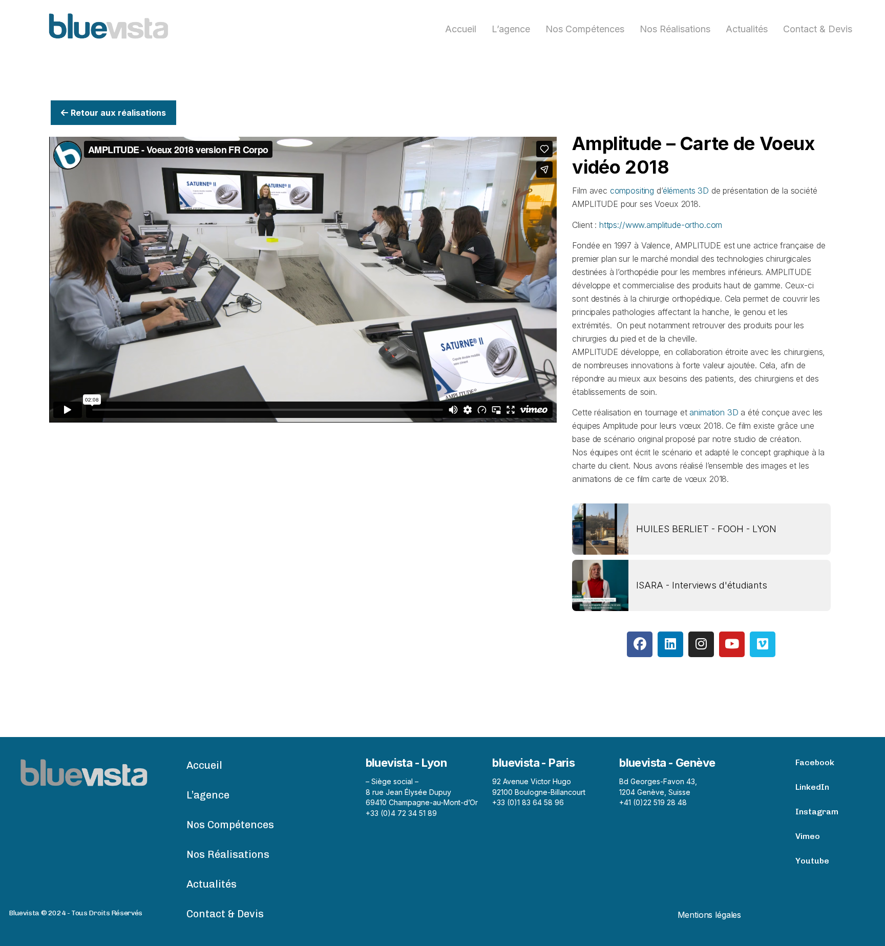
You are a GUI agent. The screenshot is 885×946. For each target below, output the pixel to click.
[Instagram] (701, 644)
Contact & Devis (817, 29)
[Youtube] (732, 644)
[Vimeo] (762, 644)
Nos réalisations (675, 29)
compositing (632, 190)
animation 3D (713, 412)
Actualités (747, 29)
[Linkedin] (670, 644)
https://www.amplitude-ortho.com (660, 225)
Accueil (460, 29)
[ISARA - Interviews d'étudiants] (600, 585)
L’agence (511, 29)
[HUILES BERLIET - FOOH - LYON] (600, 529)
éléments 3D (686, 190)
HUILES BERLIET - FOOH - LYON (706, 528)
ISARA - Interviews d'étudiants (701, 585)
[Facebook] (639, 644)
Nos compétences (584, 29)
